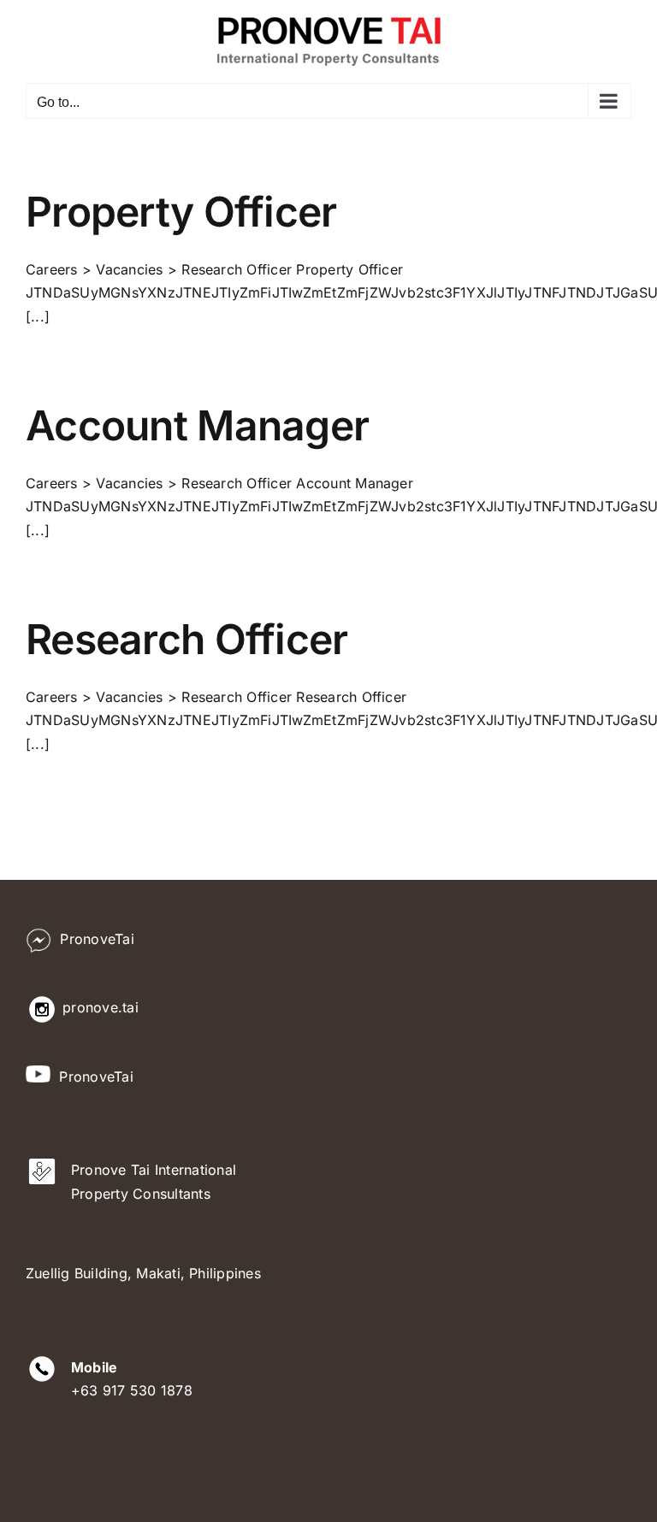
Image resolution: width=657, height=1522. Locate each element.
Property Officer (181, 211)
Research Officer (186, 639)
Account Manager (197, 425)
